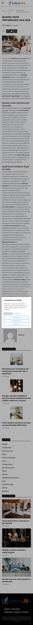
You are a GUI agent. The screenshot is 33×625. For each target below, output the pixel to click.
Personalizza (16, 317)
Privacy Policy (17, 313)
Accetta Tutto (16, 324)
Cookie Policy (8, 313)
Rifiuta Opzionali (16, 321)
